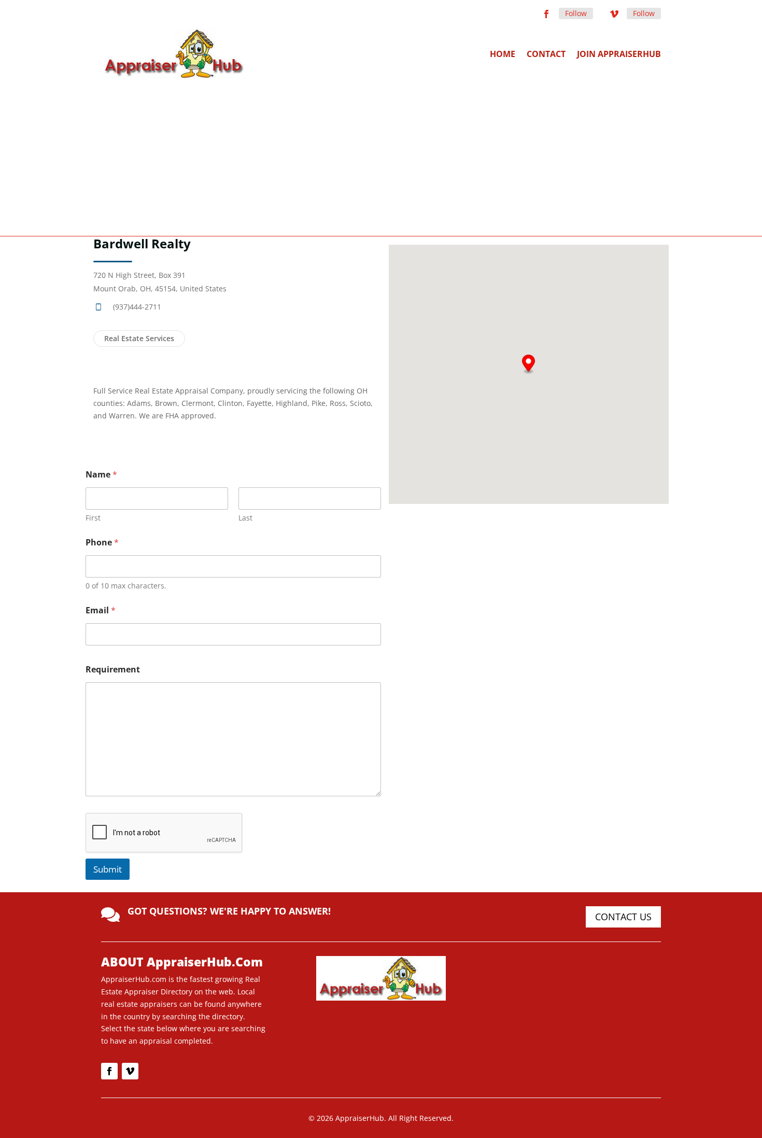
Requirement (113, 670)
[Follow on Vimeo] (614, 14)
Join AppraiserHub (619, 54)
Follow (576, 13)
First (93, 517)
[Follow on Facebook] (546, 14)
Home (502, 54)
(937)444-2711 (137, 307)
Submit (107, 869)
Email (101, 610)
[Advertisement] (381, 156)
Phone (102, 542)
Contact (546, 54)
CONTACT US (623, 916)
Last (245, 517)
